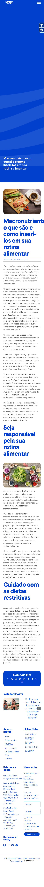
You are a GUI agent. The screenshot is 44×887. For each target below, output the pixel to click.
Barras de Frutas (29, 743)
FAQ (7, 755)
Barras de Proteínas (29, 751)
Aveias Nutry (30, 734)
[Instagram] (4, 845)
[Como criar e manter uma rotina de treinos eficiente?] (11, 699)
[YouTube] (12, 845)
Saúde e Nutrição (21, 260)
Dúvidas (8, 758)
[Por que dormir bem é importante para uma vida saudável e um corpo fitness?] (33, 699)
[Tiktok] (8, 845)
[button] (5, 708)
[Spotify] (16, 845)
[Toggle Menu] (38, 3)
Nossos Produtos (9, 744)
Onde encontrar (12, 751)
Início (7, 736)
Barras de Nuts (31, 746)
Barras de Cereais (29, 738)
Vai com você (11, 748)
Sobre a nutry (11, 740)
